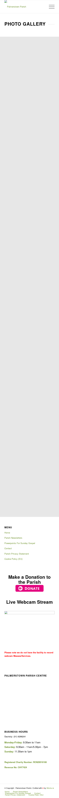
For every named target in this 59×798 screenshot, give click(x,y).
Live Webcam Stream (29, 601)
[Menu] (50, 6)
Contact (8, 548)
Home (7, 532)
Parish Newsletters (13, 537)
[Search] (42, 6)
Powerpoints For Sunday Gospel (19, 543)
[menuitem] (42, 6)
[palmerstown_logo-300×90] (24, 6)
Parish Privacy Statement (16, 553)
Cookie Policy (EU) (13, 558)
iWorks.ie (50, 788)
